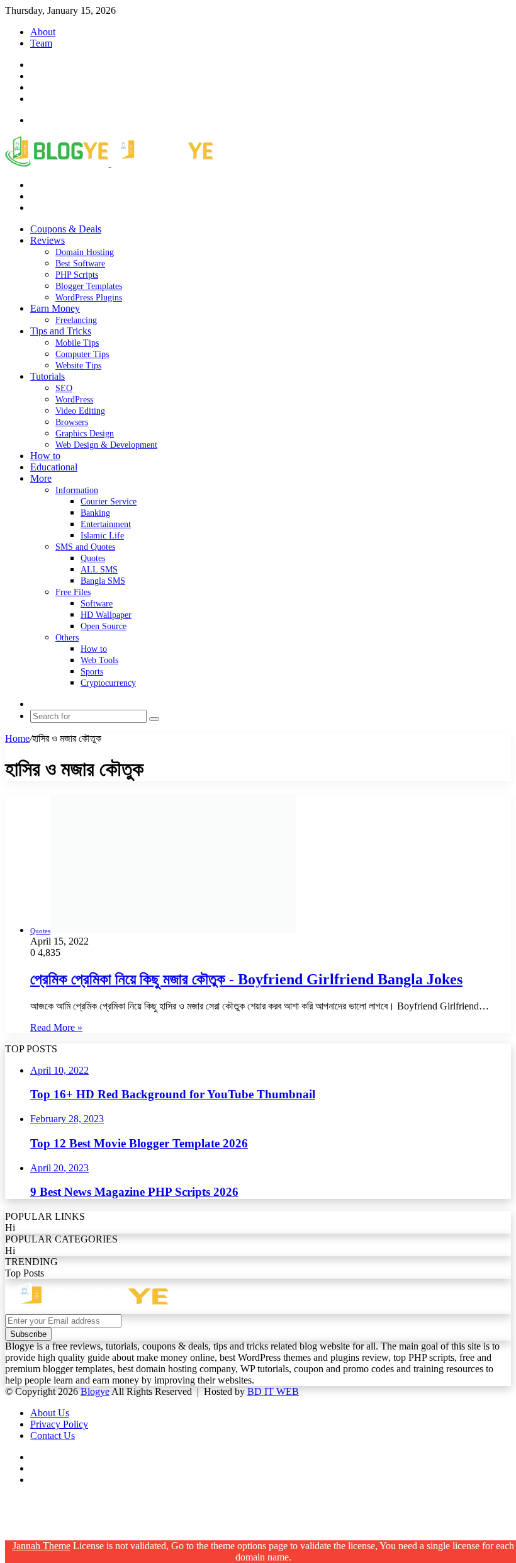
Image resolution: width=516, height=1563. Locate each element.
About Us (49, 1412)
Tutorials (47, 376)
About (42, 31)
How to (45, 455)
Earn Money (55, 308)
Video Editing (80, 411)
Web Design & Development (106, 445)
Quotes (93, 558)
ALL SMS (99, 569)
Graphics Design (84, 433)
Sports (92, 671)
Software (97, 603)
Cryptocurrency (108, 683)
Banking (95, 513)
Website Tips (78, 365)
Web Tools (99, 660)
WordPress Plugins (88, 297)
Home (17, 738)
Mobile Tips (77, 343)
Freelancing (76, 320)
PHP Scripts (76, 275)
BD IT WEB (273, 1391)
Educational (53, 467)
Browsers (71, 422)
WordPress (74, 399)
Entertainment (106, 524)
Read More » (56, 1027)
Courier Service (109, 501)
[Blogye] (109, 163)
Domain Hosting (84, 252)
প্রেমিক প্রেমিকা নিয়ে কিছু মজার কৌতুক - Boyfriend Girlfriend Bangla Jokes (246, 979)
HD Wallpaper (106, 615)
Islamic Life (102, 535)
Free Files (73, 592)
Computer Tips (82, 354)
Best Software (80, 263)
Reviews (47, 240)
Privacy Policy (59, 1424)
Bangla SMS (103, 581)
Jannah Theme (41, 1545)
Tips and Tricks (60, 331)
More (41, 478)
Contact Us (52, 1435)
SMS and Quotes (85, 547)
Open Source (103, 626)
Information (76, 490)
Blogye (95, 1391)
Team (41, 43)
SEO (63, 388)
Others (67, 637)
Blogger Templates (88, 286)
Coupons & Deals (65, 229)
